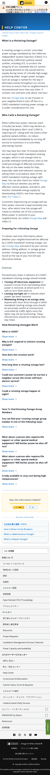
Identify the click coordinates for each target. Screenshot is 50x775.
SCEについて (7, 557)
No (33, 507)
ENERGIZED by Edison (12, 715)
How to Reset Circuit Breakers (18, 529)
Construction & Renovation (15, 679)
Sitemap (43, 759)
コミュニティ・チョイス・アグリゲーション (22, 697)
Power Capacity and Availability (17, 648)
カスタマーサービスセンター (14, 654)
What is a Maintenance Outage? (19, 534)
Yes (19, 507)
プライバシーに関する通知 (29, 748)
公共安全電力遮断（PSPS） (16, 524)
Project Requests (10, 636)
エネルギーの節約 (10, 691)
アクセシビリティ (10, 606)
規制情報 (7, 594)
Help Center (24, 33)
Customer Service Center (10, 33)
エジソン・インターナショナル (15, 709)
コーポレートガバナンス (13, 563)
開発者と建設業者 (10, 624)
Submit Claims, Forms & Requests (18, 685)
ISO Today (12, 196)
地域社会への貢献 (10, 569)
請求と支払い (9, 660)
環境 (5, 575)
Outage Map (17, 97)
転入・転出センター (11, 666)
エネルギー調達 (10, 588)
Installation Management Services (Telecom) (23, 642)
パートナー (7, 612)
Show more (8, 336)
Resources (7, 630)
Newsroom (7, 721)
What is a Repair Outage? (16, 539)
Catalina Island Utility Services (16, 703)
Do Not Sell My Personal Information (15, 759)
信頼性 (6, 581)
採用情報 (6, 727)
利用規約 (14, 748)
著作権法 (34, 759)
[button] (3, 2)
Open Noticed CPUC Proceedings (18, 600)
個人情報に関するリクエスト (24, 754)
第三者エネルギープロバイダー (16, 618)
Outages (33, 33)
